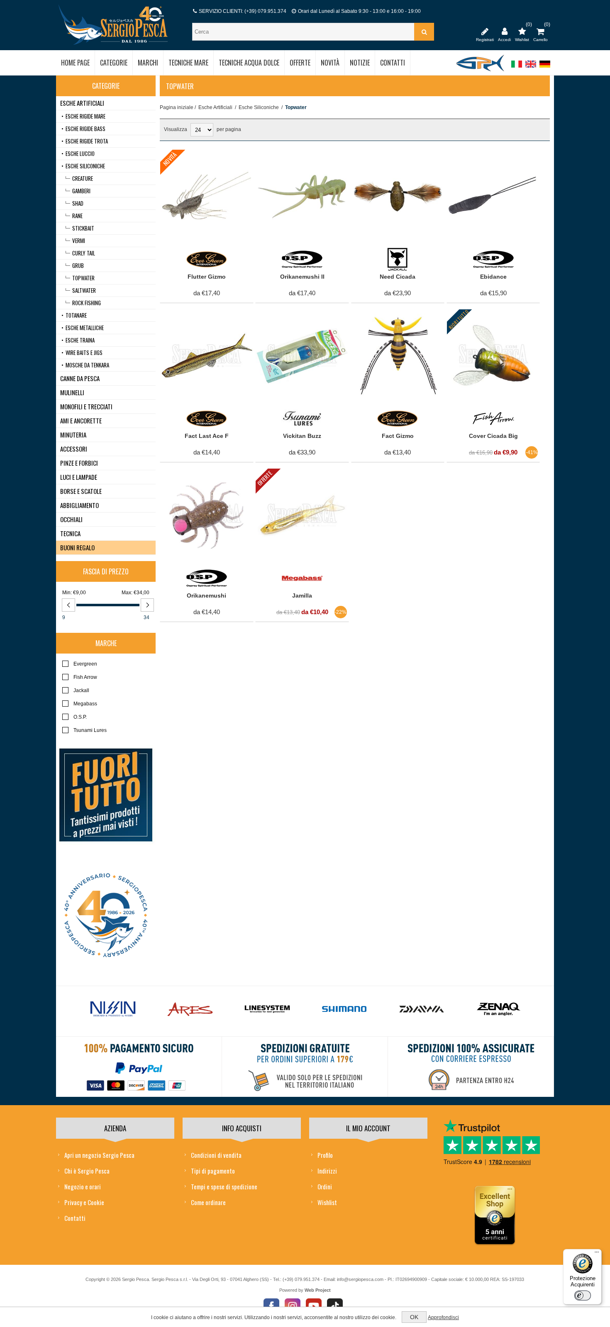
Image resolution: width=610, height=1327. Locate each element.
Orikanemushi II (302, 276)
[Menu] (597, 1254)
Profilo (325, 1154)
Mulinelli (72, 392)
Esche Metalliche (85, 327)
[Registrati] (485, 31)
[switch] (582, 1295)
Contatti (74, 1217)
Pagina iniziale (176, 107)
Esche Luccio (80, 153)
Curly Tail (83, 253)
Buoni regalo (77, 547)
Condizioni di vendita (216, 1154)
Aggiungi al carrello (201, 158)
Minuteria (73, 434)
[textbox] (304, 32)
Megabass (85, 704)
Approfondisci (443, 1317)
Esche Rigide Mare (85, 116)
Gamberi (81, 191)
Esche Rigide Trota (87, 141)
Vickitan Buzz (302, 436)
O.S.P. (80, 717)
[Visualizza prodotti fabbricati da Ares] (190, 1009)
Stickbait (83, 228)
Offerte (264, 478)
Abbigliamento (79, 505)
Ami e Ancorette (81, 420)
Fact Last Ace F (207, 436)
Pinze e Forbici (79, 462)
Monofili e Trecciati (86, 406)
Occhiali (71, 519)
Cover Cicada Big (493, 436)
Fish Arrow (85, 677)
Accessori (73, 448)
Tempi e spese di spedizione (224, 1186)
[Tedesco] (544, 68)
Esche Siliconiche (259, 107)
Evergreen (85, 664)
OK (414, 1317)
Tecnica (70, 533)
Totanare (76, 315)
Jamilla (302, 595)
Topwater (83, 278)
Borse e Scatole (81, 491)
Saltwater (84, 290)
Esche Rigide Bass (85, 128)
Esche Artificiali (215, 107)
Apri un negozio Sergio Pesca (99, 1154)
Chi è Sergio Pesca (87, 1170)
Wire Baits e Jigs (84, 352)
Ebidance (493, 276)
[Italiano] (516, 68)
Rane (77, 215)
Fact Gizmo (398, 436)
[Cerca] (424, 32)
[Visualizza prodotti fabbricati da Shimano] (344, 1009)
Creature (82, 178)
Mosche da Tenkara (87, 365)
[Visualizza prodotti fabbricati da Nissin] (113, 1009)
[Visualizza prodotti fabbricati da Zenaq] (499, 1009)
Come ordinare (208, 1202)
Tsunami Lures (90, 730)
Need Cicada (397, 276)
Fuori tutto (458, 319)
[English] (530, 68)
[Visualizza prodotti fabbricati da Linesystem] (267, 1009)
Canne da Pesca (80, 378)
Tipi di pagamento (213, 1170)
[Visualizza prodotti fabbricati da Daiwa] (421, 1009)
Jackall (81, 690)
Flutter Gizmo (207, 276)
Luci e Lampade (78, 476)
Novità (169, 159)
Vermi (78, 240)
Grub (78, 265)
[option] (112, 1011)
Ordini (324, 1186)
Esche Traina (80, 340)
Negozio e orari (82, 1186)
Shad (77, 203)
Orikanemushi (206, 595)
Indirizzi (327, 1170)
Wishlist (327, 1202)
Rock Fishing (86, 303)
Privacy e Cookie (84, 1202)
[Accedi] (504, 31)
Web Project (318, 1290)
